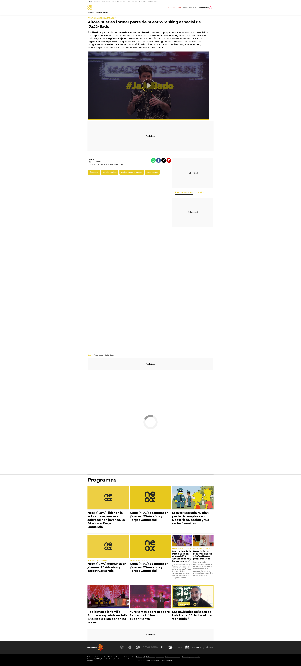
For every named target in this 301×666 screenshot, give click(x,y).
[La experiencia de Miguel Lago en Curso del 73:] (182, 541)
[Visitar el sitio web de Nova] (146, 647)
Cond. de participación (191, 657)
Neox (89, 355)
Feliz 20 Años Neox (181, 549)
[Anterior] (88, 2)
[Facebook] (90, 162)
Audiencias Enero (139, 560)
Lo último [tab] (200, 192)
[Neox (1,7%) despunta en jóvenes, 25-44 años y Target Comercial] (150, 498)
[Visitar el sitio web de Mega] (154, 647)
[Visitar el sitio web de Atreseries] (162, 647)
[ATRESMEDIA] (95, 647)
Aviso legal (140, 657)
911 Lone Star (132, 2)
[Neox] (102, 7)
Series (90, 13)
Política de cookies (172, 657)
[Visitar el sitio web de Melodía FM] (187, 647)
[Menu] (211, 13)
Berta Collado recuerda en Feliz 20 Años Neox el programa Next (202, 555)
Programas (102, 13)
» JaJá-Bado (109, 355)
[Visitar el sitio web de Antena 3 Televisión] (121, 647)
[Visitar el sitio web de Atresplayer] (198, 647)
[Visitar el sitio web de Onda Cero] (170, 647)
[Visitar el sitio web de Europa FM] (178, 647)
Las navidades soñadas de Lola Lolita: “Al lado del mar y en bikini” (192, 615)
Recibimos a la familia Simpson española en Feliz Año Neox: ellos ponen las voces (107, 617)
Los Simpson (105, 2)
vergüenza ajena (110, 172)
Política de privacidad (155, 657)
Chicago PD (142, 2)
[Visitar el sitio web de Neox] (138, 647)
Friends (113, 2)
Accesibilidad (167, 660)
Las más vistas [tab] (184, 192)
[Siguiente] (212, 2)
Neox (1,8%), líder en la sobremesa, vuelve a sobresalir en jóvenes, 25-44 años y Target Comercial (107, 520)
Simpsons (94, 172)
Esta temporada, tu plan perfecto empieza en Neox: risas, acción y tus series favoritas (190, 518)
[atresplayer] (206, 8)
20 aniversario (95, 2)
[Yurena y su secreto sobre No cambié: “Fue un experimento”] (150, 597)
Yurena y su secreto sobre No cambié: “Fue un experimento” (150, 615)
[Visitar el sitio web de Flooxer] (209, 647)
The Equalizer (151, 2)
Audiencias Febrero (97, 560)
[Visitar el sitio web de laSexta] (129, 647)
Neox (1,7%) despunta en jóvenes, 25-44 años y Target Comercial (149, 516)
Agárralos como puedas (131, 172)
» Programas (98, 355)
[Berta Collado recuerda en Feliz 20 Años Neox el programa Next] (203, 541)
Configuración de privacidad (148, 660)
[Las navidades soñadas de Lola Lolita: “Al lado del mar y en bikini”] (193, 597)
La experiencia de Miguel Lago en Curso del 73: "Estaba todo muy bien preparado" (181, 556)
